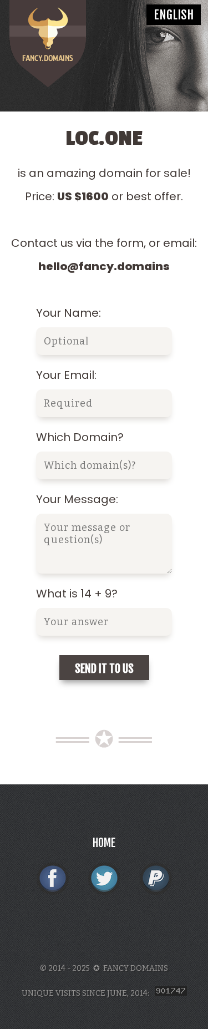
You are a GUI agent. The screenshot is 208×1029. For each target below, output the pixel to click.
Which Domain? (80, 437)
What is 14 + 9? (77, 593)
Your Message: (77, 499)
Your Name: (68, 313)
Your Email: (66, 375)
